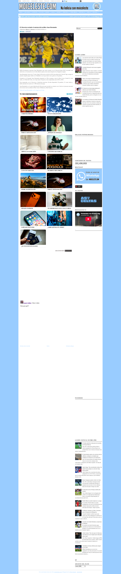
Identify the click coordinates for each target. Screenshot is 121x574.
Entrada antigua (70, 346)
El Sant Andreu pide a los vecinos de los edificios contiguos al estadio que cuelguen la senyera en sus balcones (92, 456)
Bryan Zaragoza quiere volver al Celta (91, 480)
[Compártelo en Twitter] (22, 32)
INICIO (21, 12)
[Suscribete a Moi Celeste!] (73, 1)
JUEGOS (21, 14)
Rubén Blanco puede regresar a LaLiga (92, 501)
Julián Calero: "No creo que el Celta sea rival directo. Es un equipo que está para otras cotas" (92, 534)
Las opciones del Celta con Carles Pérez (92, 57)
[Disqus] (47, 276)
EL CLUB (41, 12)
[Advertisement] (60, 22)
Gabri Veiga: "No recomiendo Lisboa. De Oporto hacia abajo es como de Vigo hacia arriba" (92, 469)
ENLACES (95, 12)
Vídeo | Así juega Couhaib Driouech (91, 78)
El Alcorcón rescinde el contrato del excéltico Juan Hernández (38, 27)
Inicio (20, 1)
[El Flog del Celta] (80, 1)
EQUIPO (47, 12)
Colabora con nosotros (55, 1)
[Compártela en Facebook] (28, 32)
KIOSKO (59, 12)
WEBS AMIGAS (73, 12)
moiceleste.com (58, 572)
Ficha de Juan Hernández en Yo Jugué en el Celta (32, 90)
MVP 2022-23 (82, 12)
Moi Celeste (73, 572)
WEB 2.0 (89, 12)
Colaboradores (34, 1)
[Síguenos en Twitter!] (64, 1)
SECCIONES (27, 12)
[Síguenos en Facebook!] (63, 1)
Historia (41, 1)
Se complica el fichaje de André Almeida (92, 99)
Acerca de (46, 1)
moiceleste (79, 572)
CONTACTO (34, 12)
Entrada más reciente (25, 346)
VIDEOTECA (65, 12)
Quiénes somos (26, 1)
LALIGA (53, 12)
